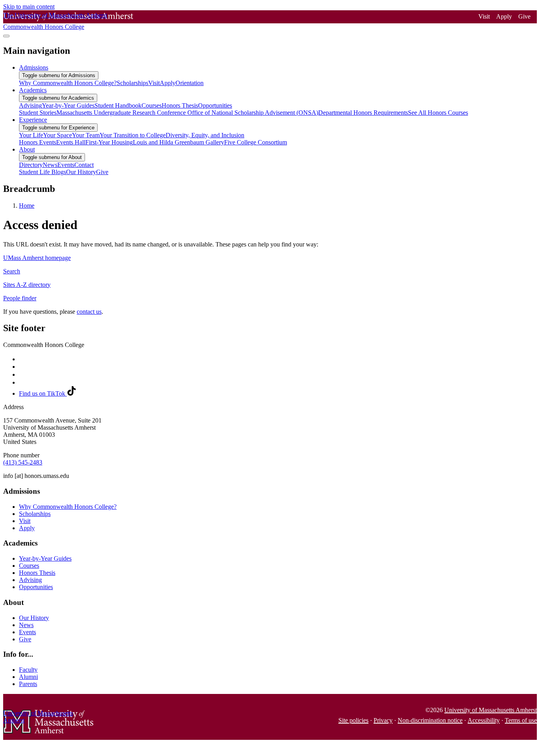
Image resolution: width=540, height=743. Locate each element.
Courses (29, 565)
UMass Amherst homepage (37, 257)
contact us (89, 311)
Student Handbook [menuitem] (118, 105)
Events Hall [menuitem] (70, 142)
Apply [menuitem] (168, 83)
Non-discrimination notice (430, 720)
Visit (484, 16)
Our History (34, 617)
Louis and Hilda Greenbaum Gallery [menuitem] (178, 142)
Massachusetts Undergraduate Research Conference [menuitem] (122, 112)
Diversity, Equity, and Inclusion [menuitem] (205, 135)
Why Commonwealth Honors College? (68, 506)
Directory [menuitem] (31, 164)
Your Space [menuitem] (57, 135)
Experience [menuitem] (33, 119)
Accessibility (484, 720)
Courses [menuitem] (152, 105)
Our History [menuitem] (81, 172)
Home (26, 205)
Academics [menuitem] (33, 90)
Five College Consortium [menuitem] (255, 142)
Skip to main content (29, 6)
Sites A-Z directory (27, 284)
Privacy (383, 720)
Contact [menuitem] (84, 164)
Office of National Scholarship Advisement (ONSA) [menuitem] (252, 112)
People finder (19, 298)
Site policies (353, 720)
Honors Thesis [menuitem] (180, 105)
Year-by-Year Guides (45, 558)
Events (27, 632)
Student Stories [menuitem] (38, 112)
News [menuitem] (50, 164)
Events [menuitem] (65, 164)
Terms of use (521, 720)
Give (524, 16)
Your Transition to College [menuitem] (133, 135)
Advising (30, 579)
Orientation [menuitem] (190, 83)
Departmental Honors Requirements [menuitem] (363, 112)
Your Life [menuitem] (31, 135)
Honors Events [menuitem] (37, 142)
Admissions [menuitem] (33, 67)
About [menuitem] (27, 149)
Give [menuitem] (102, 172)
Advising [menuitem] (30, 105)
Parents (28, 683)
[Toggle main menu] (6, 36)
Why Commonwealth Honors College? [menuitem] (68, 83)
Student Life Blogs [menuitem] (42, 172)
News (26, 625)
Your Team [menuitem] (86, 135)
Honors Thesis (37, 572)
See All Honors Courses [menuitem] (438, 112)
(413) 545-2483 (22, 462)
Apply (504, 16)
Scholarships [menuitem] (132, 83)
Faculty (28, 669)
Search (11, 271)
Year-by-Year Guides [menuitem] (68, 105)
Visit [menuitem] (154, 83)
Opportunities (36, 587)
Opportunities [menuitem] (215, 105)
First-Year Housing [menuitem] (109, 142)
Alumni (28, 676)
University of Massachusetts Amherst (490, 710)
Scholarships (35, 513)
